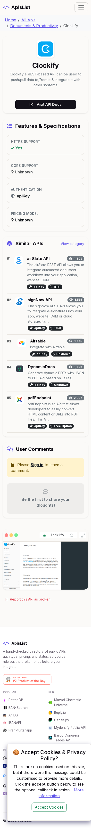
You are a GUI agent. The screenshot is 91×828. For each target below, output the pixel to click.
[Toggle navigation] (81, 7)
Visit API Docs (49, 104)
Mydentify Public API (70, 728)
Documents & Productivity (34, 25)
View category (72, 244)
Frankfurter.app (20, 730)
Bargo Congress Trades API (67, 737)
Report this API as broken (29, 599)
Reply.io (60, 712)
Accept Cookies (49, 807)
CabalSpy (61, 720)
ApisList (16, 7)
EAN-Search (18, 708)
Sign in (37, 464)
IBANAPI (14, 723)
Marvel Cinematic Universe (67, 702)
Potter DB (15, 700)
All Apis (28, 19)
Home (10, 19)
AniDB (13, 715)
